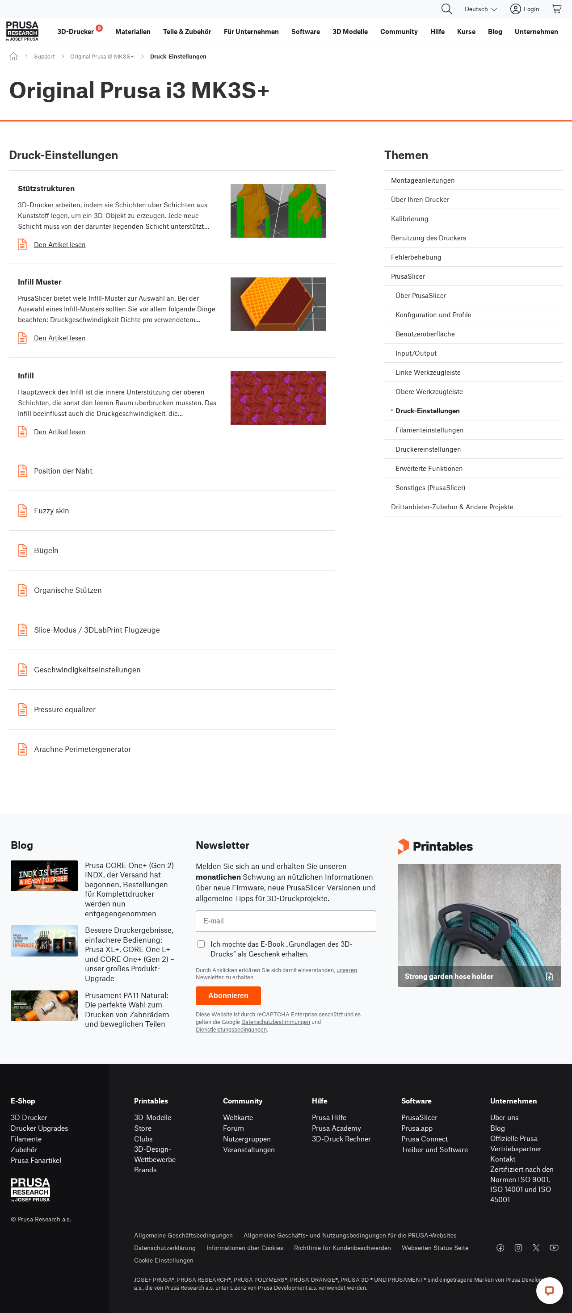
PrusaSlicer (419, 1117)
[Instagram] (518, 1248)
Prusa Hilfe (329, 1117)
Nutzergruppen (247, 1138)
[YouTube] (554, 1248)
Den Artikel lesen (60, 244)
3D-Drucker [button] (79, 30)
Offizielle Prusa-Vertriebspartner (516, 1143)
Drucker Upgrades (39, 1128)
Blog (497, 1128)
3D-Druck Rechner (341, 1138)
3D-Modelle (152, 1117)
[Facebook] (500, 1248)
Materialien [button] (133, 31)
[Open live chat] (549, 1290)
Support (44, 56)
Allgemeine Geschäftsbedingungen (183, 1235)
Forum (233, 1128)
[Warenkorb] (557, 9)
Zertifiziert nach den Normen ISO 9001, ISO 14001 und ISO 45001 (522, 1184)
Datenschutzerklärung (165, 1247)
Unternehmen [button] (536, 31)
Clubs (143, 1138)
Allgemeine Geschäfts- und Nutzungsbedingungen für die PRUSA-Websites (350, 1235)
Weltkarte (238, 1117)
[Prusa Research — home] (22, 31)
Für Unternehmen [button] (251, 31)
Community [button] (399, 31)
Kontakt (502, 1158)
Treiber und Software (434, 1149)
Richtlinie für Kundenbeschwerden (342, 1247)
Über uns (504, 1117)
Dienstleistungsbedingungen (231, 1029)
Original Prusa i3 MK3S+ (102, 56)
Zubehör (24, 1149)
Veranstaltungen (249, 1149)
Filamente (26, 1138)
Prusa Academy (336, 1128)
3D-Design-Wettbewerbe (155, 1154)
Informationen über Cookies (244, 1247)
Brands (145, 1169)
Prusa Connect (424, 1138)
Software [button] (305, 31)
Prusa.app (417, 1128)
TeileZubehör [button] (187, 31)
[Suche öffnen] (447, 9)
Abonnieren (228, 995)
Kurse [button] (466, 31)
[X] (536, 1248)
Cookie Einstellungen (163, 1260)
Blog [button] (495, 31)
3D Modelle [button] (350, 31)
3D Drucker (29, 1117)
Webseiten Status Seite (435, 1247)
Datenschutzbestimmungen (275, 1021)
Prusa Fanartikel (36, 1160)
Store (142, 1128)
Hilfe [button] (437, 31)
